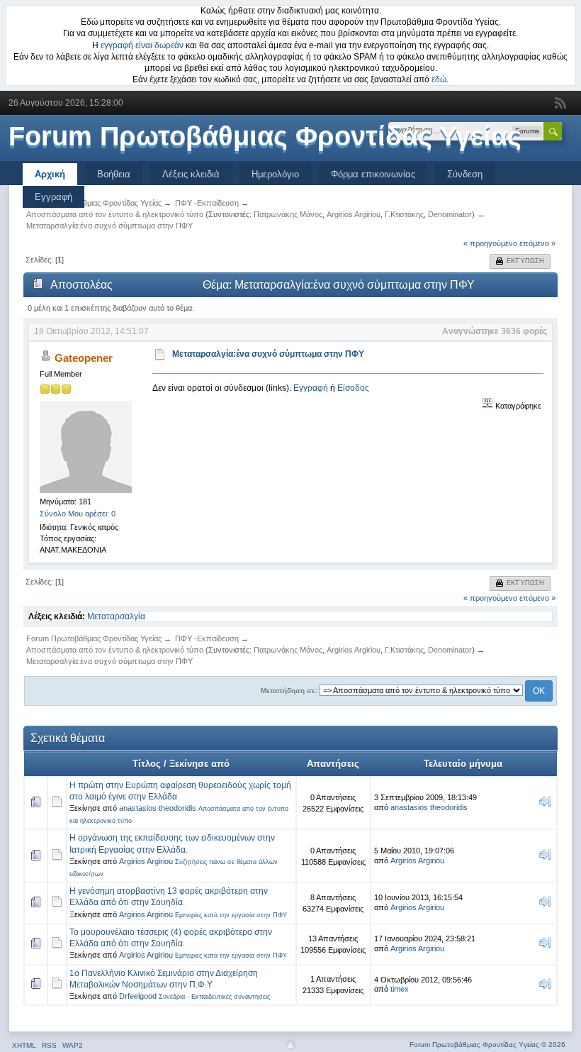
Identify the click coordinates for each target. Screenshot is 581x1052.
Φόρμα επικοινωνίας (373, 174)
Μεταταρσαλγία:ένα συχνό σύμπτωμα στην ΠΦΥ (268, 354)
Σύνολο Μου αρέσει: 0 (77, 513)
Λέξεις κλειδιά (191, 174)
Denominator (450, 214)
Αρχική (50, 174)
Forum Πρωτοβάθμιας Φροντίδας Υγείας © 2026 (487, 1044)
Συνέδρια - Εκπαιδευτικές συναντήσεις (214, 996)
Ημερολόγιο (275, 174)
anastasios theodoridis (157, 808)
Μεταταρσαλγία (116, 616)
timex (399, 989)
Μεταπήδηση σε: (289, 690)
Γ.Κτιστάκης (404, 214)
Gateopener (84, 358)
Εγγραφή (53, 197)
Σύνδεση (465, 174)
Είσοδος (353, 388)
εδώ (438, 79)
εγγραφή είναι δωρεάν (142, 45)
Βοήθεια (113, 174)
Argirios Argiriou (353, 214)
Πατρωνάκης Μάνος (288, 214)
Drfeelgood (138, 996)
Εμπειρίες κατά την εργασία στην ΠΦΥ (231, 915)
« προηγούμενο (490, 243)
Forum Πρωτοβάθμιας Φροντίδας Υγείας (265, 136)
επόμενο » (537, 243)
